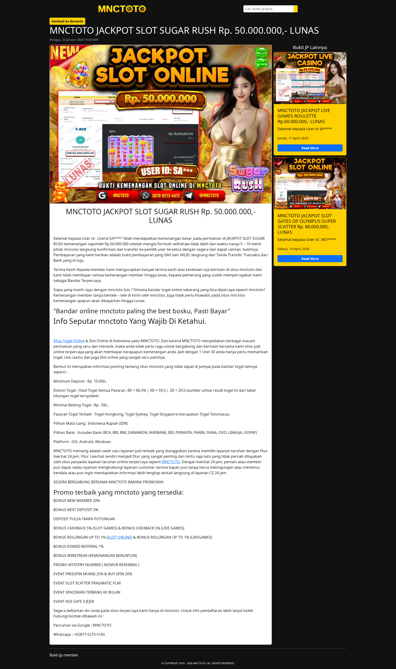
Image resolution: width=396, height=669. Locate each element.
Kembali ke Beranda (67, 21)
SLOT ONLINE (119, 537)
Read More (310, 148)
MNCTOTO (171, 461)
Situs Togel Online (69, 340)
